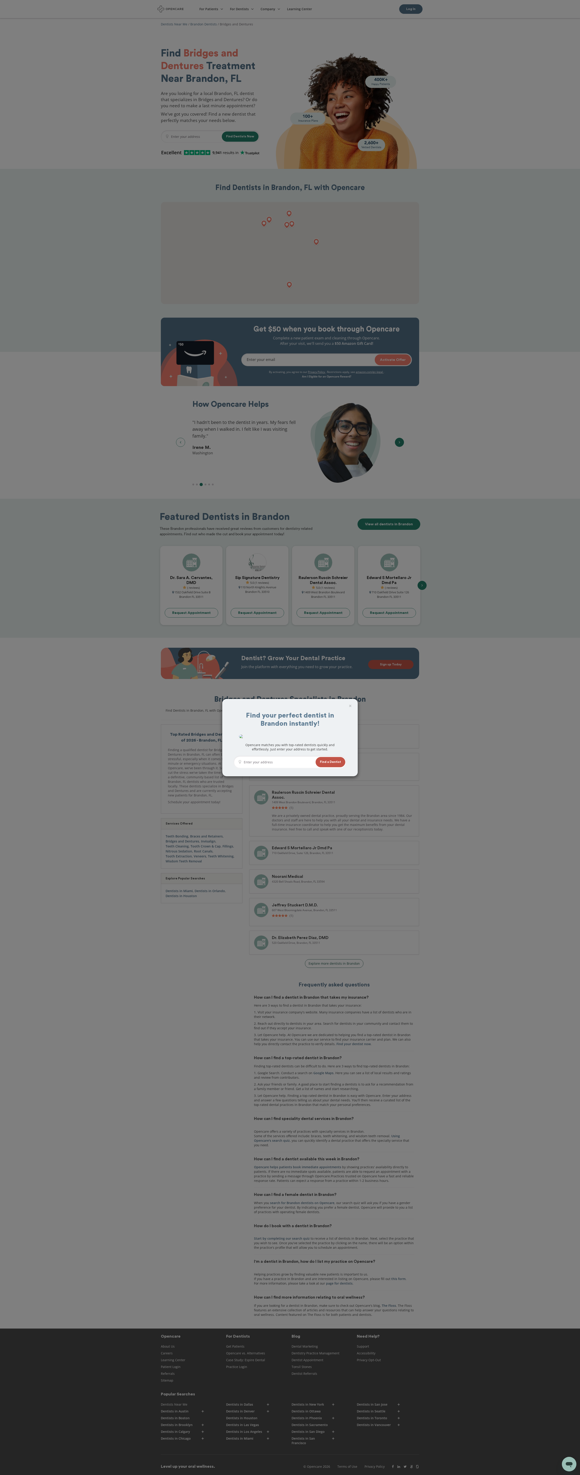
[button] (330, 762)
